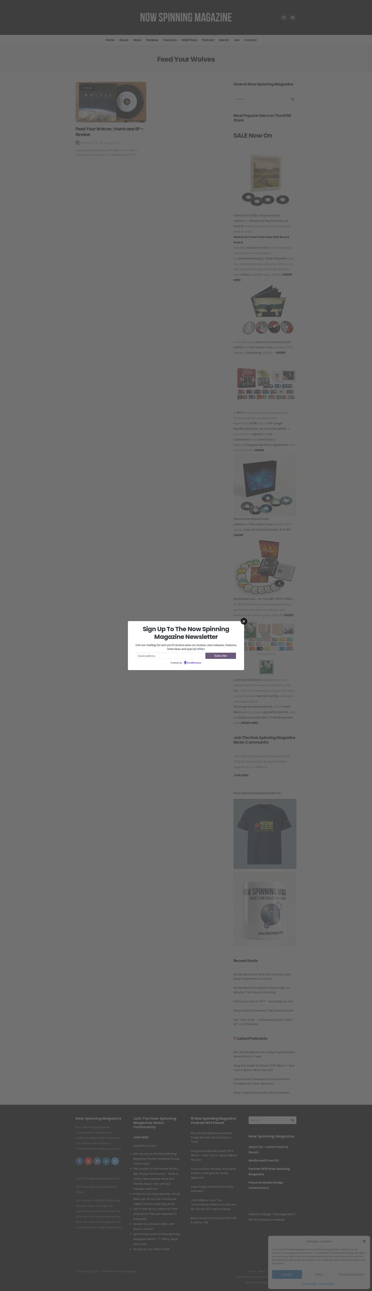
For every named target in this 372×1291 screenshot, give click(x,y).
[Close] (244, 621)
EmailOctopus (194, 663)
